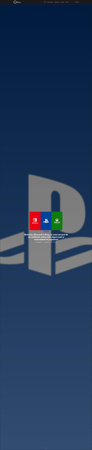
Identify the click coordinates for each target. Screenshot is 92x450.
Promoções (62, 2)
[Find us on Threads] (78, 2)
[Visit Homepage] (20, 2)
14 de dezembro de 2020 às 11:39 (49, 242)
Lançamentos (57, 2)
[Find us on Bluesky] (76, 2)
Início (45, 2)
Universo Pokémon (50, 2)
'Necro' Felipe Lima (39, 242)
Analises (66, 2)
